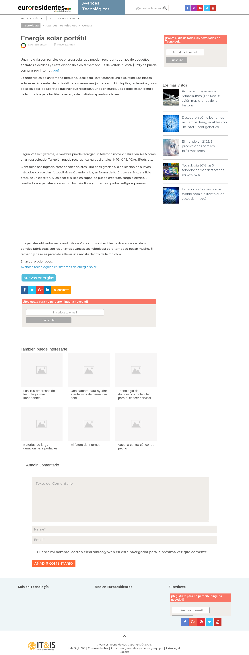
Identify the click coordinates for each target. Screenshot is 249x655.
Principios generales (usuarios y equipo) (137, 648)
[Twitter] (207, 8)
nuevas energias (38, 278)
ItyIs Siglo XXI (76, 648)
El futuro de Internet (85, 445)
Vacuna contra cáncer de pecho (136, 446)
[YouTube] (213, 8)
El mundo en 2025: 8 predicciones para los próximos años (198, 146)
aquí (55, 70)
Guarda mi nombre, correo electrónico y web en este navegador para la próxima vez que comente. (122, 552)
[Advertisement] (89, 124)
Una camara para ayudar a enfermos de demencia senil (89, 394)
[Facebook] (187, 8)
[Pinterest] (200, 8)
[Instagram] (194, 8)
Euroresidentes (37, 44)
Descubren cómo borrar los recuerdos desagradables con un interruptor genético (204, 122)
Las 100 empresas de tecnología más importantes (39, 394)
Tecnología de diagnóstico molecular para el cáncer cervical (134, 394)
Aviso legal (173, 648)
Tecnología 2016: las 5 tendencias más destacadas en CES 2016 (203, 170)
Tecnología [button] (30, 18)
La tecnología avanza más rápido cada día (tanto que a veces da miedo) (203, 194)
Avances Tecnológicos (112, 644)
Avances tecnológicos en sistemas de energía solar (58, 267)
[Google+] (193, 622)
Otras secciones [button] (63, 18)
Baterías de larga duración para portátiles (40, 446)
